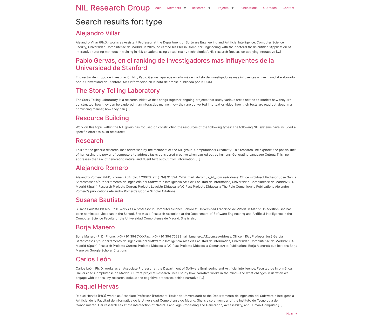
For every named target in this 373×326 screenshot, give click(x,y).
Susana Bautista (99, 200)
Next (291, 314)
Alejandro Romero (102, 168)
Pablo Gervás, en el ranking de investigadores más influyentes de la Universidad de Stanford (175, 64)
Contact (288, 8)
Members (174, 8)
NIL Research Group (113, 7)
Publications (248, 8)
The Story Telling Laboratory (118, 90)
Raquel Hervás (97, 286)
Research (198, 8)
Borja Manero (95, 227)
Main (157, 8)
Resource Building (102, 118)
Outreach (270, 8)
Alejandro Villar (98, 33)
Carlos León (93, 259)
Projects (222, 8)
